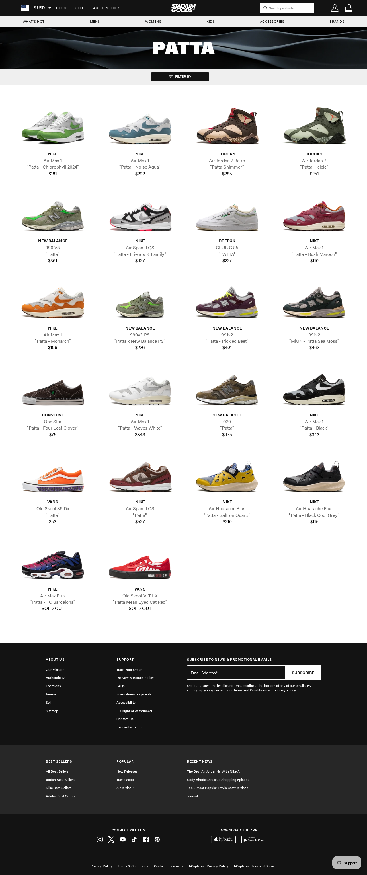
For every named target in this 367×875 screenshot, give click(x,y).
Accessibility (126, 702)
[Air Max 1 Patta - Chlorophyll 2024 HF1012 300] (53, 127)
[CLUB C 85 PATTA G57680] (227, 214)
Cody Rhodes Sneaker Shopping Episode (218, 779)
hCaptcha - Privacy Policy (208, 865)
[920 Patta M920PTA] (227, 388)
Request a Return (129, 727)
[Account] (334, 8)
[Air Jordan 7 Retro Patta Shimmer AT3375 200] (227, 127)
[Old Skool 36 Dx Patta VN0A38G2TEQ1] (53, 475)
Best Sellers (59, 761)
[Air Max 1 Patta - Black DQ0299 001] (314, 388)
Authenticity (106, 7)
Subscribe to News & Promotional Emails (229, 659)
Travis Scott (125, 779)
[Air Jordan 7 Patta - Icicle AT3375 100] (314, 127)
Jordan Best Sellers (60, 779)
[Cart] (348, 8)
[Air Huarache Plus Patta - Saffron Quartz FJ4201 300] (227, 475)
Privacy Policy (101, 865)
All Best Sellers (57, 771)
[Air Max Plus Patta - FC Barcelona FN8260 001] (53, 562)
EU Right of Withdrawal (134, 710)
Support (125, 659)
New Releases (127, 771)
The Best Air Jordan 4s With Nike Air (214, 771)
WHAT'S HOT (34, 21)
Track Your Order (129, 669)
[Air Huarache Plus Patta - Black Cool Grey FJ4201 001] (314, 475)
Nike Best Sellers (58, 787)
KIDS (210, 21)
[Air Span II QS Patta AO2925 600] (140, 475)
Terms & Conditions (133, 865)
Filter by (182, 76)
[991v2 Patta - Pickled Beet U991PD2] (227, 301)
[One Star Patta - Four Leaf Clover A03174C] (53, 388)
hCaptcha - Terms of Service (255, 865)
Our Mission (55, 669)
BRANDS (336, 21)
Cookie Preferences (168, 865)
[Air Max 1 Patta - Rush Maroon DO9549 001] (314, 214)
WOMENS (153, 21)
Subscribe (303, 672)
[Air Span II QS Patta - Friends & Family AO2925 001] (140, 214)
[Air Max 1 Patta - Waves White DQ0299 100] (140, 388)
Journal (51, 694)
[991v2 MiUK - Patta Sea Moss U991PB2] (314, 301)
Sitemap (52, 710)
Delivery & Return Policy (135, 677)
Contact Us (125, 718)
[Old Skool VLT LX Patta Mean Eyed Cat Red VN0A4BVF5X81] (140, 562)
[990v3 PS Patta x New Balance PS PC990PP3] (140, 301)
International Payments (134, 694)
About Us (55, 659)
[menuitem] (61, 8)
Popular (125, 761)
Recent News (200, 761)
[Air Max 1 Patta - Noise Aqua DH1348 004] (140, 127)
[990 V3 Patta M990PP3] (53, 214)
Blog (61, 7)
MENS (95, 21)
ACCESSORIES (272, 21)
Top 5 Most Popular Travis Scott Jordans (217, 787)
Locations (53, 685)
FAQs (120, 685)
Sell (79, 7)
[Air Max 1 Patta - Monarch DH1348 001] (53, 301)
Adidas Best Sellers (60, 795)
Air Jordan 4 (125, 787)
